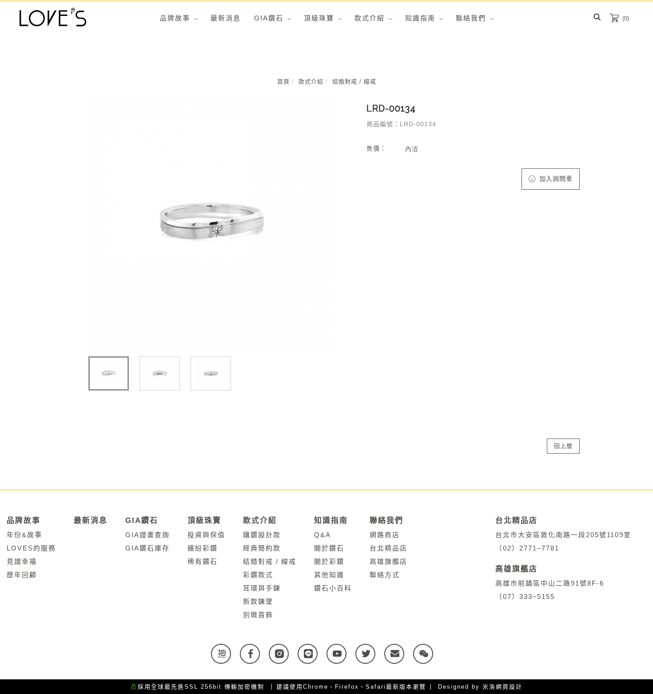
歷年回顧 (22, 574)
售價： (376, 148)
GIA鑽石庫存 (147, 548)
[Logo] (53, 16)
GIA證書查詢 (147, 534)
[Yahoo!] (225, 654)
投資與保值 (206, 534)
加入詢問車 (555, 178)
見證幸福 (22, 561)
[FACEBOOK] (254, 654)
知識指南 (420, 18)
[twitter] (369, 654)
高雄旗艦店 (388, 561)
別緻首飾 (258, 614)
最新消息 (226, 18)
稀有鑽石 (202, 561)
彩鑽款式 (258, 574)
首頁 (283, 81)
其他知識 (329, 574)
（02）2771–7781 (527, 548)
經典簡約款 (262, 548)
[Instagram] (283, 654)
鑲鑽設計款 (262, 534)
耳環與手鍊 (262, 588)
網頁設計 (509, 686)
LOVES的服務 (31, 548)
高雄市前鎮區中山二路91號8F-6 (552, 583)
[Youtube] (340, 654)
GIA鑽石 (268, 18)
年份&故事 (24, 534)
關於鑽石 (329, 548)
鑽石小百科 (333, 588)
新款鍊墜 (258, 601)
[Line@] (312, 654)
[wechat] (427, 654)
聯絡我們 (471, 18)
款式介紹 (369, 18)
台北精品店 (388, 548)
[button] (597, 18)
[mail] (398, 654)
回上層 (563, 446)
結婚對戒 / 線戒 (354, 81)
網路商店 (385, 534)
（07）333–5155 (525, 596)
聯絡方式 (385, 574)
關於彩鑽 (329, 561)
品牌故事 (175, 18)
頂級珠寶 (319, 18)
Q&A (322, 534)
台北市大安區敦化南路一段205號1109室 (566, 534)
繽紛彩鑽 (202, 548)
